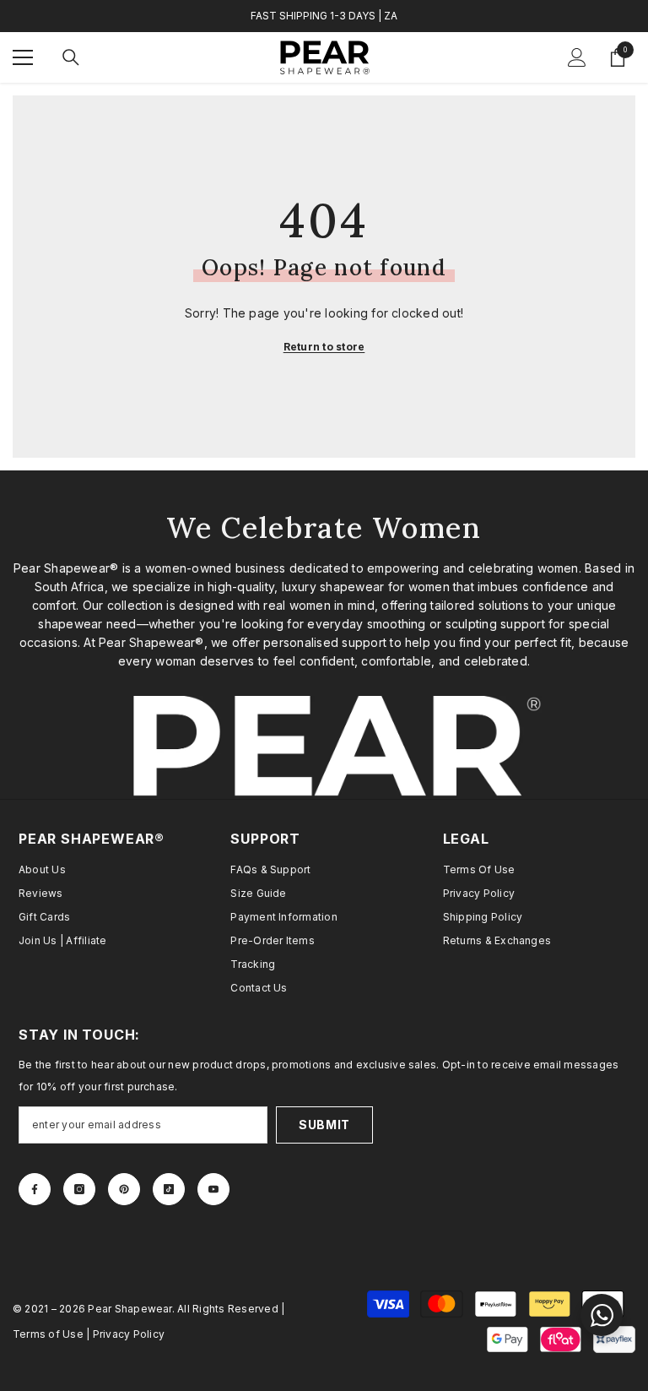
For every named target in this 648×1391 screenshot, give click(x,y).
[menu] (23, 57)
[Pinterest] (124, 1189)
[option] (324, 16)
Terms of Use (48, 1334)
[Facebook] (35, 1189)
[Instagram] (79, 1189)
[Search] (71, 57)
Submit (324, 1124)
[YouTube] (213, 1189)
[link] (324, 748)
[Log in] (577, 57)
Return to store (324, 346)
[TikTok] (169, 1189)
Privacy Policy (129, 1334)
